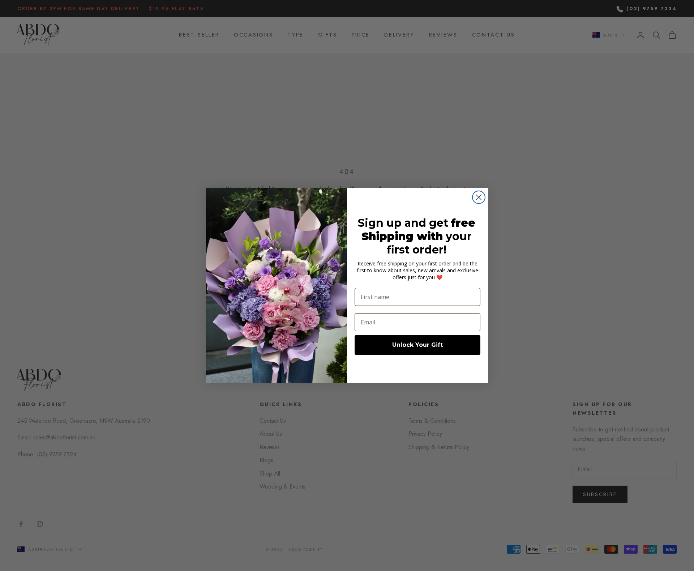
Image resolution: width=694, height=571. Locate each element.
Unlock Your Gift (417, 344)
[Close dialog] (478, 197)
